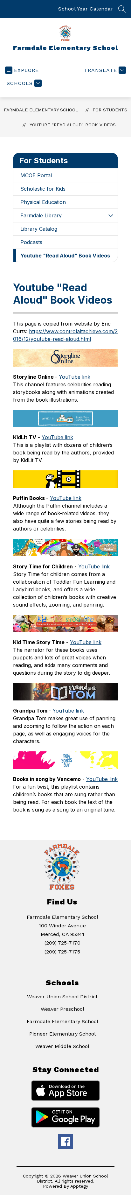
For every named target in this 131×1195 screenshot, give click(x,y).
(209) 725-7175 (62, 952)
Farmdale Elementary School (41, 109)
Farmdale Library (41, 215)
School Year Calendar (85, 9)
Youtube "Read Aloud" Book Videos (73, 124)
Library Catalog (38, 229)
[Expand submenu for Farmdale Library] (111, 215)
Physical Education (43, 202)
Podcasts (31, 242)
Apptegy (79, 1186)
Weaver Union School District (62, 997)
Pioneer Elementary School (62, 1034)
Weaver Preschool (62, 1009)
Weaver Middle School (62, 1046)
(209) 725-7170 (62, 943)
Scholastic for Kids (43, 189)
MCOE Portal (36, 175)
